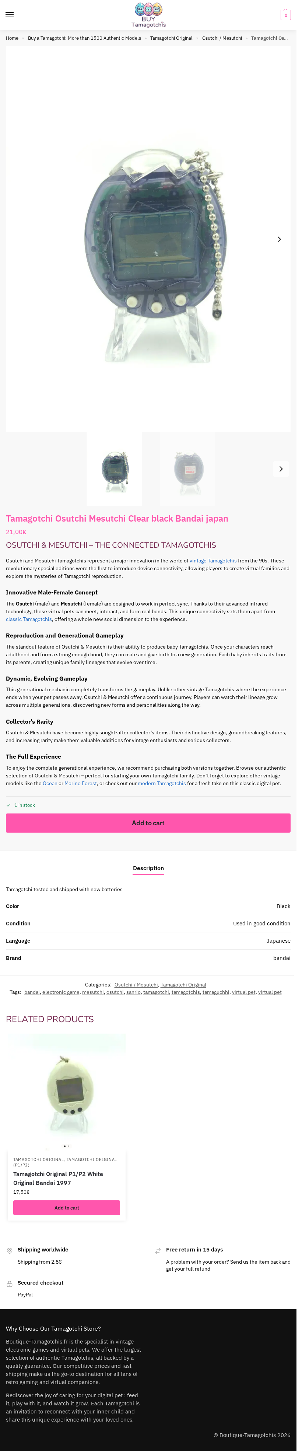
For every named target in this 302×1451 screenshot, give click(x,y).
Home (12, 38)
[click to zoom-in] (151, 239)
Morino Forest (80, 783)
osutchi (115, 992)
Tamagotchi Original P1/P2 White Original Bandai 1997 (58, 1178)
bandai (32, 992)
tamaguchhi (216, 992)
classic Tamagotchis (29, 619)
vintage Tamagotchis (213, 560)
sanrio (133, 992)
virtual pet (244, 992)
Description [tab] (148, 868)
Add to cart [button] (67, 1207)
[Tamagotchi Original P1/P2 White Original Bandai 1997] (67, 1092)
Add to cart (148, 823)
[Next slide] (279, 239)
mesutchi (93, 992)
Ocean (50, 783)
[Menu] (17, 15)
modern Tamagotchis (162, 783)
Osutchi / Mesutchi (222, 38)
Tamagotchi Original (171, 38)
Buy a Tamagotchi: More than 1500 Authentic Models (84, 38)
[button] (285, 15)
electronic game (61, 992)
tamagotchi (156, 992)
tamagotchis (186, 992)
